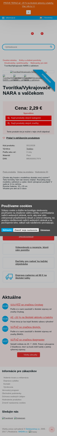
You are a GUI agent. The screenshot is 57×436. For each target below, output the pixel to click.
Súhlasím (7, 230)
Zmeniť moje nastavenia (26, 230)
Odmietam (45, 230)
